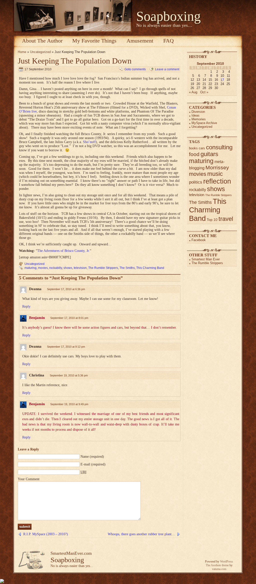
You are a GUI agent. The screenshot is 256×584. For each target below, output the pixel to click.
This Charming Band (150, 268)
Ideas (196, 115)
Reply (26, 306)
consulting (219, 147)
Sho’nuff (89, 142)
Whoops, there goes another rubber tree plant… (141, 534)
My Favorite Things (94, 41)
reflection (217, 181)
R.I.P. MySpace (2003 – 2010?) (45, 534)
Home (22, 52)
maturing (30, 268)
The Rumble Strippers (103, 268)
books (193, 148)
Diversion (198, 112)
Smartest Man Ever (206, 259)
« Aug (193, 92)
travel (225, 218)
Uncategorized (40, 52)
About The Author (42, 41)
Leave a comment (167, 69)
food (194, 154)
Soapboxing (168, 16)
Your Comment (29, 479)
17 (222, 80)
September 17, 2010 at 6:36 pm (66, 289)
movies (43, 268)
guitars (209, 154)
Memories (199, 119)
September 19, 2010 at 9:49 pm (69, 404)
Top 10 (212, 220)
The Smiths (127, 268)
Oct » (204, 92)
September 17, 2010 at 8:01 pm (69, 317)
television (80, 268)
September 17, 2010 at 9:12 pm (66, 346)
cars (202, 148)
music (215, 174)
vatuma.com (219, 569)
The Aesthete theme (217, 565)
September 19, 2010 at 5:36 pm (69, 375)
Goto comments (135, 69)
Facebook (199, 240)
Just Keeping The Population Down (75, 60)
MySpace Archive (204, 123)
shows (68, 268)
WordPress (226, 561)
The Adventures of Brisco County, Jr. (63, 251)
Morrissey (217, 167)
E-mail (85, 464)
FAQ (168, 41)
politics (195, 182)
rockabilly (55, 268)
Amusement (139, 41)
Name (84, 456)
